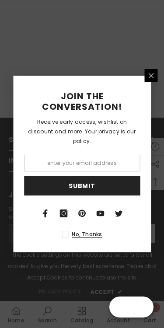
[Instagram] (64, 213)
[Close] (150, 75)
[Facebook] (45, 213)
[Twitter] (119, 213)
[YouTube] (100, 213)
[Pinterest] (82, 213)
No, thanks (87, 234)
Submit (82, 185)
